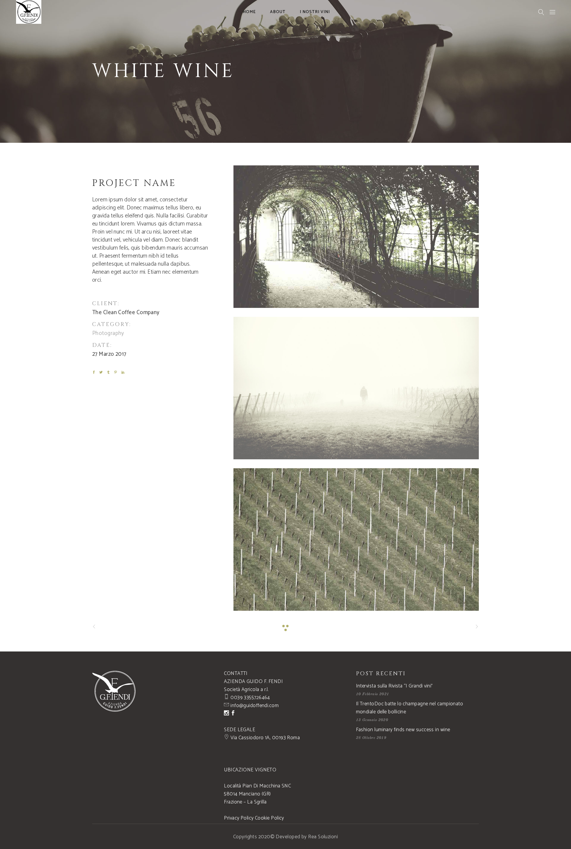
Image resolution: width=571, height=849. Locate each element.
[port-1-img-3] (356, 539)
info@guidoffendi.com (254, 705)
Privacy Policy (238, 818)
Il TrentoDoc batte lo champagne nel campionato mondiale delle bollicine (409, 708)
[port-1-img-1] (356, 236)
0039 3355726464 (249, 697)
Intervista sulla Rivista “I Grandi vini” (394, 686)
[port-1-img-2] (356, 388)
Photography (108, 333)
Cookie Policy (269, 818)
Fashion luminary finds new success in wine (403, 730)
